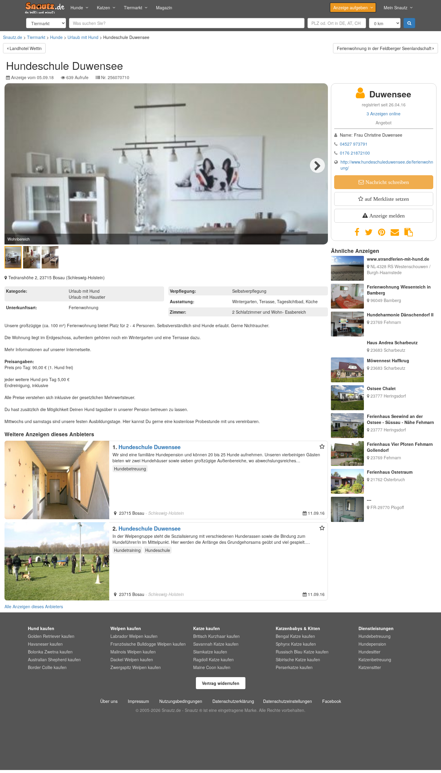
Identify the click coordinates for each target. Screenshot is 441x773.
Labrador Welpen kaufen (134, 636)
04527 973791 (354, 144)
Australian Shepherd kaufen (54, 659)
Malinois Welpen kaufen (133, 652)
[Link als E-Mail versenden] (395, 232)
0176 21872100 (355, 153)
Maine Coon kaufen (211, 667)
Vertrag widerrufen (220, 683)
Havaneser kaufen (45, 644)
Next (317, 165)
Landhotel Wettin (26, 48)
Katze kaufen (206, 628)
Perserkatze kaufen (294, 667)
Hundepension (372, 644)
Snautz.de (12, 37)
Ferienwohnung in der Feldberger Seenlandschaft (384, 48)
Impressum (138, 701)
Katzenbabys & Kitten (298, 628)
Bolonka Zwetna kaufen (50, 652)
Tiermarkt (133, 7)
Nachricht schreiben (386, 182)
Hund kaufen (41, 628)
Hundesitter (369, 652)
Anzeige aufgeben (350, 7)
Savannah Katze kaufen (215, 644)
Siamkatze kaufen (210, 652)
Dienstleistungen (376, 628)
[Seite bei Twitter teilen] (369, 232)
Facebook (331, 701)
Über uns (109, 701)
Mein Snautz (395, 7)
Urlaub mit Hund (83, 37)
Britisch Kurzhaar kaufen (216, 636)
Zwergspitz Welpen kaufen (135, 667)
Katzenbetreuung (374, 659)
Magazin (164, 7)
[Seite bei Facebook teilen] (357, 232)
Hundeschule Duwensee (149, 447)
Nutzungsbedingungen (180, 701)
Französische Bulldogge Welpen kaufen (148, 644)
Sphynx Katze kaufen (296, 644)
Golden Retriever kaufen (51, 636)
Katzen (103, 7)
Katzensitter (369, 667)
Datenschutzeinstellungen (287, 701)
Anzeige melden (386, 215)
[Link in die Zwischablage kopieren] (408, 232)
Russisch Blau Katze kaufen (302, 652)
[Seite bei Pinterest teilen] (381, 232)
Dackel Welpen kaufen (131, 659)
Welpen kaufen (125, 628)
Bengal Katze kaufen (295, 636)
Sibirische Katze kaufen (298, 659)
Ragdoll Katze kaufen (213, 659)
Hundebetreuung (374, 636)
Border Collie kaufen (47, 667)
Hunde (76, 7)
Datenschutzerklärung (233, 701)
